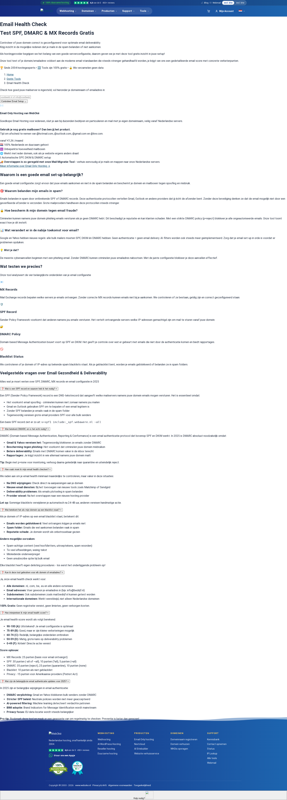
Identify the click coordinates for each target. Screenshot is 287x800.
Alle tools (212, 758)
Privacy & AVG (100, 785)
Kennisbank (213, 739)
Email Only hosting (144, 739)
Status (211, 748)
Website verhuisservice (146, 753)
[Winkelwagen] (208, 11)
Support (127, 10)
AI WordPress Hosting (109, 744)
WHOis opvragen (179, 748)
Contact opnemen (217, 744)
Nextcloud (139, 744)
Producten (108, 10)
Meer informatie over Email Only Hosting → (25, 166)
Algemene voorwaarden (120, 785)
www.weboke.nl (83, 785)
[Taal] (241, 11)
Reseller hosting (106, 748)
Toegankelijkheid (142, 785)
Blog (206, 2)
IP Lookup (212, 753)
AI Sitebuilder (141, 748)
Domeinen (88, 10)
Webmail (217, 2)
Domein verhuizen (180, 744)
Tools (143, 10)
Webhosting (67, 10)
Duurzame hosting (107, 753)
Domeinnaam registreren (184, 739)
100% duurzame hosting (57, 2)
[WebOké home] (47, 11)
